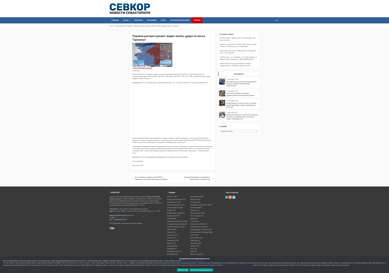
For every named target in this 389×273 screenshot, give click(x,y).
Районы (193, 218)
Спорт (163, 20)
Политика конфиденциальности (193, 261)
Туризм (192, 246)
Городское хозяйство (175, 221)
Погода (193, 202)
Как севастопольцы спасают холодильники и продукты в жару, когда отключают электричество (241, 84)
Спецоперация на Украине (199, 232)
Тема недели (194, 238)
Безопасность (172, 202)
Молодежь (171, 254)
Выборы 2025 (172, 216)
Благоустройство (173, 208)
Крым (169, 243)
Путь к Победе (195, 216)
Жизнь (169, 229)
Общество (194, 199)
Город (125, 20)
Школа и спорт (195, 254)
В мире (169, 210)
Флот (192, 249)
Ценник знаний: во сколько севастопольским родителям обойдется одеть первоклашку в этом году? (241, 105)
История (170, 238)
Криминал (170, 240)
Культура (170, 246)
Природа (193, 210)
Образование (195, 197)
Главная (115, 20)
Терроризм (194, 240)
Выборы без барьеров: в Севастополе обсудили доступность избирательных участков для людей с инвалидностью (242, 117)
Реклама (196, 20)
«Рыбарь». (147, 78)
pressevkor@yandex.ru (122, 217)
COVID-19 (170, 197)
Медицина (170, 249)
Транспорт (193, 243)
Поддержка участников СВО (200, 205)
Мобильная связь (173, 251)
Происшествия (195, 213)
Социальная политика (198, 227)
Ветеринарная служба (174, 213)
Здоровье (170, 235)
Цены (192, 251)
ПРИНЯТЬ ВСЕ (183, 270)
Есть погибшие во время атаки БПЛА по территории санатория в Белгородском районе (151, 178)
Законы (170, 232)
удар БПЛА (139, 165)
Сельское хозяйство (197, 224)
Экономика (152, 20)
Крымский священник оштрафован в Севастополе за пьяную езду (197, 178)
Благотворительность (174, 205)
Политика (138, 20)
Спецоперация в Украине (142, 68)
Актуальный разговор (179, 20)
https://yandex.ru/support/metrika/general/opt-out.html (238, 265)
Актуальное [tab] (239, 74)
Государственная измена (176, 224)
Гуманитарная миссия (174, 227)
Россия (192, 221)
